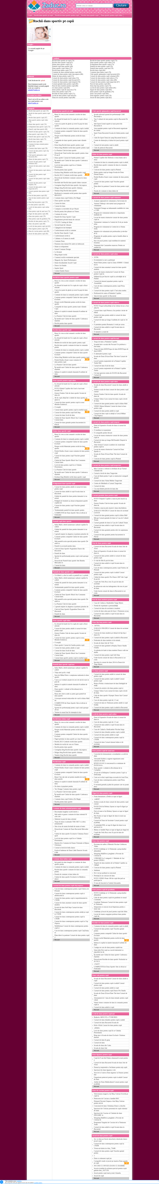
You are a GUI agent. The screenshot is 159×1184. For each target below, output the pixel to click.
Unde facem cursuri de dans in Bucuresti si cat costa (109, 592)
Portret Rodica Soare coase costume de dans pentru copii (68, 361)
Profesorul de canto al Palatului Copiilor (107, 293)
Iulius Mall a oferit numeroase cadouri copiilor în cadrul (71, 526)
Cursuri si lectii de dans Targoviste (105, 473)
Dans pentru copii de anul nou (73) (39, 211)
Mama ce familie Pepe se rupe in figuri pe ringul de (111, 830)
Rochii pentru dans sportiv (63, 170)
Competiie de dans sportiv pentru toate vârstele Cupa (70, 141)
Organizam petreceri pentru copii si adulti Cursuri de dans (111, 1078)
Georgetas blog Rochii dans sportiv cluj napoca (71, 185)
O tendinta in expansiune (102, 430)
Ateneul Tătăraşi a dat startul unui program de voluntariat (109, 204)
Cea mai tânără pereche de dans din (106, 489)
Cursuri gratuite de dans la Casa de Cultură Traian (111, 523)
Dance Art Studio (60, 265)
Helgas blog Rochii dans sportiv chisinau (68, 188)
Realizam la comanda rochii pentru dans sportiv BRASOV (71, 194)
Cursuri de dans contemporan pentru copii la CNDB (70, 918)
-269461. (97, 1028)
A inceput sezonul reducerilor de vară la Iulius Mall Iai (72, 699)
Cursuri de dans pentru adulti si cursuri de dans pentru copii (70, 488)
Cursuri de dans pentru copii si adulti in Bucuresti (111, 638)
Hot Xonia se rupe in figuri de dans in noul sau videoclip (110, 817)
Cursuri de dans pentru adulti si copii (67, 648)
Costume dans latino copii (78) (38, 148)
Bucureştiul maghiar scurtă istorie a (66, 812)
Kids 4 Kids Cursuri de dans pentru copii (108, 1025)
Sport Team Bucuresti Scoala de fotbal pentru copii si (111, 134)
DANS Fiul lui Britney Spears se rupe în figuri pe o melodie (111, 807)
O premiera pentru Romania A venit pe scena (109, 324)
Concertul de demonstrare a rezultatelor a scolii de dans (111, 755)
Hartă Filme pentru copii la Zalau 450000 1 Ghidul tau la (111, 264)
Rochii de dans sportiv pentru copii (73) (39, 114)
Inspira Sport (59, 268)
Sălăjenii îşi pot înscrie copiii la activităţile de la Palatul (110, 277)
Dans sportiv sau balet (62, 201)
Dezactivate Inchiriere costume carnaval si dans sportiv (71, 179)
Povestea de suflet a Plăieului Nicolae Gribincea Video (110, 845)
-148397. (97, 799)
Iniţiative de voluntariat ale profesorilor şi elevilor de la (110, 232)
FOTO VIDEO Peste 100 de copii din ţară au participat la (109, 879)
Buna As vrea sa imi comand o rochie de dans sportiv (70, 115)
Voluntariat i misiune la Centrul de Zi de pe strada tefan (111, 223)
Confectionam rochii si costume (65, 230)
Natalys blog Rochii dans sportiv (66, 191)
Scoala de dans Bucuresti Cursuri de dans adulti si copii (111, 386)
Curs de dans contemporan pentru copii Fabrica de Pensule (72, 890)
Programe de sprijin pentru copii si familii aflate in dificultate (111, 237)
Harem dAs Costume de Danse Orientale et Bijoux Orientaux (72, 844)
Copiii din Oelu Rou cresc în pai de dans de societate (109, 583)
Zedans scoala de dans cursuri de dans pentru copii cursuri (111, 390)
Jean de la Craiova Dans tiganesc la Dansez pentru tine (111, 1074)
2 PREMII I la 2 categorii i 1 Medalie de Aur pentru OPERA (109, 859)
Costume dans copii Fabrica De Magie (68, 198)
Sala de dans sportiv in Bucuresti (105, 296)
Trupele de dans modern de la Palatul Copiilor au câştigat (110, 864)
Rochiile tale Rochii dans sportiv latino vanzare (71, 182)
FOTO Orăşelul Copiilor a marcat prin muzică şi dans (110, 500)
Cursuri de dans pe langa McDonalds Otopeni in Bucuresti (110, 441)
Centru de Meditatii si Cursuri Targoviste (108, 483)
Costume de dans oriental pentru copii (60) (38, 145)
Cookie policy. (38, 1182)
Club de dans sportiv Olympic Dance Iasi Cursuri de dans (111, 696)
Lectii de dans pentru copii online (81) (39, 208)
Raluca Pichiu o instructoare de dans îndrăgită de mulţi (110, 684)
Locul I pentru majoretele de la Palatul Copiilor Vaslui (110, 369)
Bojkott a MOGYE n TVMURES (105, 1017)
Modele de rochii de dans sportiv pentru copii (70, 343)
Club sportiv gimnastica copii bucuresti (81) (38, 156)
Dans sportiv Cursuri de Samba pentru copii (69, 158)
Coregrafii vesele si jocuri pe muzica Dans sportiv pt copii (111, 1162)
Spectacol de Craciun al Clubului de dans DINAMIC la (108, 1114)
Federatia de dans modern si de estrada (107, 640)
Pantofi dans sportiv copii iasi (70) (39, 137)
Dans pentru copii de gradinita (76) (39, 219)
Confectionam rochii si (62, 236)
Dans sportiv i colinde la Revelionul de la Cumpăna (69, 690)
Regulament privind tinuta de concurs (67, 219)
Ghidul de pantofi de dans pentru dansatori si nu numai (71, 497)
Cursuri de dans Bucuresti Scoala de (106, 1022)
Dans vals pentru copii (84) (37, 224)
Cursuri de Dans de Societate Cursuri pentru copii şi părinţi (111, 821)
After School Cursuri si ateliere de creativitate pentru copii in (109, 446)
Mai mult (57, 273)
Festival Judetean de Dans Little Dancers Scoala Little (71, 851)
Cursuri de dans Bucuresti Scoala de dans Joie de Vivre (110, 547)
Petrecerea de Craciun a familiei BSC (106, 1098)
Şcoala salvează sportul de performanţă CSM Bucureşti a (109, 115)
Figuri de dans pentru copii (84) (38, 214)
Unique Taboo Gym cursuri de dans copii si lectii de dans (110, 400)
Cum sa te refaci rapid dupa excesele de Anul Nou (111, 777)
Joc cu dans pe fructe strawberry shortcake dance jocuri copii (110, 1140)
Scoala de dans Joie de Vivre (103, 643)
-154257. (97, 964)
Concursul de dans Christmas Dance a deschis (109, 1106)
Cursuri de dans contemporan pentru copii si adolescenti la (70, 894)
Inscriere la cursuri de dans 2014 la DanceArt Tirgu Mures (109, 663)
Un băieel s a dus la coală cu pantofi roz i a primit (71, 575)
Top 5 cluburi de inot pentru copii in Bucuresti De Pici (111, 120)
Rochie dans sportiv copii (90, 15)
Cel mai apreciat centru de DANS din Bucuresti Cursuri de (110, 374)
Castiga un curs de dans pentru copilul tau (108, 947)
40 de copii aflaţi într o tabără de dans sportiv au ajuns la (71, 399)
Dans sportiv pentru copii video (111, 15)
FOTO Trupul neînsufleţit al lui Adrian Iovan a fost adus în (111, 307)
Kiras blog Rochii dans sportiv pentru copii (69, 145)
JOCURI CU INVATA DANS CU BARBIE (109, 1166)
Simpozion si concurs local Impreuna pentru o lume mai (109, 908)
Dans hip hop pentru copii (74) (38, 202)
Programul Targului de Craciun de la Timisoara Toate (110, 1123)
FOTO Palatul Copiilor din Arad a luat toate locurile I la (69, 389)
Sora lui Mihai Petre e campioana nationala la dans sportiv (72, 676)
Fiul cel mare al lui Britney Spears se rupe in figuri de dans (111, 812)
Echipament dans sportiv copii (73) (39, 127)
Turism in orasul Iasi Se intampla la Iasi (68, 712)
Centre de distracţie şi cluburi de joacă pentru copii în (111, 141)
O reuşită (58, 407)
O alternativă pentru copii (102, 354)
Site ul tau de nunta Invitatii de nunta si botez (70, 826)
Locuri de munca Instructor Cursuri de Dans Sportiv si (109, 450)
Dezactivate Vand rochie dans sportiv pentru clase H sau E (71, 154)
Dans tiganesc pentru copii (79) (38, 229)
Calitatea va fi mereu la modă (64, 238)
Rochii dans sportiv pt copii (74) (39, 111)
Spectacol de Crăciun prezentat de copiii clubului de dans (110, 1109)
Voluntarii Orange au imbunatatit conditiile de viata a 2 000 (111, 209)
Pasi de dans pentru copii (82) (38, 195)
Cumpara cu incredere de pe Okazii (67, 209)
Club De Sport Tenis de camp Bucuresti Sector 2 (110, 138)
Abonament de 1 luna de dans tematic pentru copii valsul (111, 999)
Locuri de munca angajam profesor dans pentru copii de (110, 915)
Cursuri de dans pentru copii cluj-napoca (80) (39, 151)
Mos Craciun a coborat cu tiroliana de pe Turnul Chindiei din (110, 470)
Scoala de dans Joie (100, 1048)
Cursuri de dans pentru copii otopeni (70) (37, 183)
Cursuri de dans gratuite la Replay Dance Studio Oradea (110, 647)
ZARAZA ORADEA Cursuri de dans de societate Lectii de (111, 512)
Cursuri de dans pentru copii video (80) (39, 179)
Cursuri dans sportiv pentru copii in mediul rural (71, 410)
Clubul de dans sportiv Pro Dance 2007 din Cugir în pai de (111, 578)
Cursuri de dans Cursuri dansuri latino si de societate (108, 743)
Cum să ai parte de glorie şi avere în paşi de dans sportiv (71, 125)
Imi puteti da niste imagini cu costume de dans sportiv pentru (70, 863)
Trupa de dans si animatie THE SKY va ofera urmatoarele (70, 823)
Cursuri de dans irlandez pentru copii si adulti (109, 732)
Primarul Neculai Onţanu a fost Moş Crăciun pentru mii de (109, 1102)
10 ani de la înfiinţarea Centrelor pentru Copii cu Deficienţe (110, 773)
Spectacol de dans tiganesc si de (105, 1070)
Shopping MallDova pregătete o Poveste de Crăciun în (109, 854)
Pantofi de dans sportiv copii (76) (39, 132)
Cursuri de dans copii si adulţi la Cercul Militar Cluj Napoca (110, 414)
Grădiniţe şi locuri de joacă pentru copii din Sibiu (110, 911)
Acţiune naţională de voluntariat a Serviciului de (110, 201)
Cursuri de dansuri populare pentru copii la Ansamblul (108, 282)
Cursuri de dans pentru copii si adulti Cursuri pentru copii (109, 573)
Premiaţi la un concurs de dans (104, 876)
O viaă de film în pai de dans (103, 560)
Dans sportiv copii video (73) (38, 134)
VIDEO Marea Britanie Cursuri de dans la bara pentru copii (110, 407)
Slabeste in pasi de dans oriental (65, 819)
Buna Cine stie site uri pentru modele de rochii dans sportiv (70, 778)
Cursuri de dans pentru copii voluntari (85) (37, 162)
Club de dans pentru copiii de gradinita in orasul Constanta (110, 898)
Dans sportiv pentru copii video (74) (38, 121)
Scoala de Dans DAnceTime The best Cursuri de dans (110, 357)
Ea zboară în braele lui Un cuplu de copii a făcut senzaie (71, 120)
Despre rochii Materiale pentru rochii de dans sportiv (70, 137)
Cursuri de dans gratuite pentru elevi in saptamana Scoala (111, 531)
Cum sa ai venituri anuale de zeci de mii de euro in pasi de (72, 681)
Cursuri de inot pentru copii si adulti (106, 145)
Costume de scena (61, 214)
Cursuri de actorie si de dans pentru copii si (108, 688)
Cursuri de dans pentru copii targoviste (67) (37, 188)
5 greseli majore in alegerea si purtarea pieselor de (71, 534)
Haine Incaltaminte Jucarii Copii (65, 263)
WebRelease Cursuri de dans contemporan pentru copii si (71, 927)
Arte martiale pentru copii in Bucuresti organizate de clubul (110, 129)
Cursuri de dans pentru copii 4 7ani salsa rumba (110, 290)
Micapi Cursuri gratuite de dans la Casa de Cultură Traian (111, 519)
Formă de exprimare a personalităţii (106, 606)
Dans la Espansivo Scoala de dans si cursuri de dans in (110, 426)
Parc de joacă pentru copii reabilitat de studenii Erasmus (110, 242)
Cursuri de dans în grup (102, 1040)
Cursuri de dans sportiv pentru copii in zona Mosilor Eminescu (69, 403)
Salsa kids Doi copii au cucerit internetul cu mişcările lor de (108, 951)
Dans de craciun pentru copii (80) (39, 231)
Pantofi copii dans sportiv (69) (38, 129)
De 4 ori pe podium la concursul (105, 873)
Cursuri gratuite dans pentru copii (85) (39, 192)
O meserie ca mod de (101, 332)
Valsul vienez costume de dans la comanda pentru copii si (111, 1003)
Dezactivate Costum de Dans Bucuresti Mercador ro (71, 830)
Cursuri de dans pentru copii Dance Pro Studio (110, 991)
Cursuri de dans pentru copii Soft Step (67, 412)
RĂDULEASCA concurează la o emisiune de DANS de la (109, 764)
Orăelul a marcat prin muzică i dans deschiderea (110, 508)
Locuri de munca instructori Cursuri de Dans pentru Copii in (109, 273)
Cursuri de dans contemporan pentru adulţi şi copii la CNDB (72, 913)
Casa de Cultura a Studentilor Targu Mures (108, 603)
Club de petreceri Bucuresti (103, 148)
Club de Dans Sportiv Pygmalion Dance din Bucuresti (70, 550)
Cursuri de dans (60, 203)
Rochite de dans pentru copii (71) (39, 221)
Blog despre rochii (61, 255)
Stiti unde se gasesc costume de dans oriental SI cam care (71, 815)
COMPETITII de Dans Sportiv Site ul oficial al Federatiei (71, 514)
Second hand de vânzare (63, 225)
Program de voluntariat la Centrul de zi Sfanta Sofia (109, 228)
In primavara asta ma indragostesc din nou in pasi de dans (110, 587)
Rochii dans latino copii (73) (37, 139)
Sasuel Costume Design (63, 249)
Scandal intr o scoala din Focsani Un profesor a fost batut (110, 345)
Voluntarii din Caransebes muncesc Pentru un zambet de (109, 246)
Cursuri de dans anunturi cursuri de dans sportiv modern (71, 904)
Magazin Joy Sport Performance (65, 260)
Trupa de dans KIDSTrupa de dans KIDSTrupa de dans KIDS (111, 350)
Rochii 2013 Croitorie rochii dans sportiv (68, 175)
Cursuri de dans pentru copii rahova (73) (40, 171)
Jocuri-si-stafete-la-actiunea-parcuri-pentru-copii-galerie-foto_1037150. (110, 1169)
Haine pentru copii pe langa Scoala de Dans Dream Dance (109, 173)
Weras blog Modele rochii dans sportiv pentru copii (72, 148)
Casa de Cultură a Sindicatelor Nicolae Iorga (109, 729)
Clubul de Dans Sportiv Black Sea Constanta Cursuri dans (70, 419)
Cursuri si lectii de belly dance (65, 848)
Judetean (97, 870)
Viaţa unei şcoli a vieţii (62, 672)
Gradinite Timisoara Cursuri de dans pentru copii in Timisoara (110, 903)
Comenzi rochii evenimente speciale (67, 257)
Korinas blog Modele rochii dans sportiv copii (70, 172)
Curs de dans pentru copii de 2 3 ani (106, 700)
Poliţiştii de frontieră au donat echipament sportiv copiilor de (71, 502)
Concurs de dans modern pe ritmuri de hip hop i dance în (110, 634)
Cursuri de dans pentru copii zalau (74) (39, 167)
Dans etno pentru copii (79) (37, 216)
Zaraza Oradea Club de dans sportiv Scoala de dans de (70, 394)
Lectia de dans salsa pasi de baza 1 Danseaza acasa (111, 611)
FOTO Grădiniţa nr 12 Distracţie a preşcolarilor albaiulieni (110, 850)
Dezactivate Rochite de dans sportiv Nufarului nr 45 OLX (110, 960)
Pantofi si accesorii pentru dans (65, 546)
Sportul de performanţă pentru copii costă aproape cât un (71, 557)
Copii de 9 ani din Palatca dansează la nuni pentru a (111, 1059)
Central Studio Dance (62, 271)
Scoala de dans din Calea (102, 1045)
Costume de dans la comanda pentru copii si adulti (72, 128)
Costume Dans (60, 241)
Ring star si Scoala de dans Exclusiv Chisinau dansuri (109, 1036)
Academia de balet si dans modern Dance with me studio (111, 651)
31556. (96, 257)
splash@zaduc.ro (34, 90)
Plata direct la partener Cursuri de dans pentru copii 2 (72, 936)
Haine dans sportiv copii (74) (38, 124)
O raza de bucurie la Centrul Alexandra (107, 883)
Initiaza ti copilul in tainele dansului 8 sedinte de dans (71, 312)
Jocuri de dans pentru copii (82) (38, 234)
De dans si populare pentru (64, 786)
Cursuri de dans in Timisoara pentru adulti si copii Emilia (111, 704)
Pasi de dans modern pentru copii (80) (39, 198)
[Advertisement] (38, 59)
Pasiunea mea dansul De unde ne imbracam (69, 244)
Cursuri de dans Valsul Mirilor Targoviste (108, 481)
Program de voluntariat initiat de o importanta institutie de (109, 214)
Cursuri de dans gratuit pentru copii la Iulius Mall (110, 403)
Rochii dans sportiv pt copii (43, 15)
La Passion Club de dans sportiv (65, 150)
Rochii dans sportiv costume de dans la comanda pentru (71, 346)
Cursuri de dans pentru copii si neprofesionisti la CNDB (71, 899)
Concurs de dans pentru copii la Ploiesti (107, 170)
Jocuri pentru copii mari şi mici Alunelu (107, 1173)
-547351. (97, 626)
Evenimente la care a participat (104, 260)
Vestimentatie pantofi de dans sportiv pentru (69, 510)
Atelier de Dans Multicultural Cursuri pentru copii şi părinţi (111, 1083)
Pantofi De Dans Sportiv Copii (65, 217)
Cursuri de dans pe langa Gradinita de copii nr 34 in (110, 321)
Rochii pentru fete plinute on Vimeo (67, 211)
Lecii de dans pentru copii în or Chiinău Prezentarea (68, 166)
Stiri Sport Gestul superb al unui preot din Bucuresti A (108, 125)
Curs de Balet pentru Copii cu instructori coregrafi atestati (111, 477)
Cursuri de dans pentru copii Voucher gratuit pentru (70, 457)
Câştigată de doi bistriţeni (63, 228)
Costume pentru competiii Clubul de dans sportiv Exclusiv (71, 132)
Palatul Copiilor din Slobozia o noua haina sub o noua (110, 159)
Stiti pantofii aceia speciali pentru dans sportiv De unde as (71, 542)
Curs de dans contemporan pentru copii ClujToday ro (72, 932)
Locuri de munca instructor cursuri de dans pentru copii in (111, 218)
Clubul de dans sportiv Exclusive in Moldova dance (70, 878)
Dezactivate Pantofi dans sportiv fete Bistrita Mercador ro (70, 562)
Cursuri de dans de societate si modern (107, 608)
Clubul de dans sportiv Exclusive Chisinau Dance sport (71, 835)
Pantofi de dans (60, 553)
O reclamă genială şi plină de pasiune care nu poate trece (111, 785)
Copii (30, 15)
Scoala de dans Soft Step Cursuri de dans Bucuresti (69, 908)
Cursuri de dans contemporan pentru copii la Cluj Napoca (71, 922)
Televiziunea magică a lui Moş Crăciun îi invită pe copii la (111, 1095)
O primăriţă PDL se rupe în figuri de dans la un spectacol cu (110, 826)
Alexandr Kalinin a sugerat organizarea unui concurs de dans (109, 760)
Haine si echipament (61, 246)
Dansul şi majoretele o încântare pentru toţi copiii (110, 1067)
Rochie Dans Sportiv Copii (64, 233)
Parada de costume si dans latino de (67, 874)
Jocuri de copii (99, 1176)
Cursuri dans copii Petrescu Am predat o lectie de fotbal (110, 311)
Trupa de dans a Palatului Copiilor (105, 342)
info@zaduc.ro (33, 103)
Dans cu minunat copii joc (103, 1158)
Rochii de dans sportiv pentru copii (67, 15)
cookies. (19, 1181)
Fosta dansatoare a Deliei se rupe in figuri (108, 796)
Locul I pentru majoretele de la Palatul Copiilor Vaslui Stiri (110, 362)
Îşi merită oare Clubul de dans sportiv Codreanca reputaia (71, 161)
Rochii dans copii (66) (35, 141)
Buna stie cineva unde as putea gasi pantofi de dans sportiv (70, 695)
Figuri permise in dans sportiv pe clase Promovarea (72, 739)
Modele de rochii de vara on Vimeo (67, 744)
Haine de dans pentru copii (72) (38, 159)
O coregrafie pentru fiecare (103, 433)
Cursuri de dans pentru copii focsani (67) (37, 175)
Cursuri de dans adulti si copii (104, 1007)
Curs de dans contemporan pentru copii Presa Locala (109, 287)
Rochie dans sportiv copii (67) (38, 117)
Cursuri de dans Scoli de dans (65, 415)
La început (58, 252)
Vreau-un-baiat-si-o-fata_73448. (105, 1148)
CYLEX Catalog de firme (63, 222)
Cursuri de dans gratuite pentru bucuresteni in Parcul (70, 423)
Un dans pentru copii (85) (36, 204)
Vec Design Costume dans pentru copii (68, 789)
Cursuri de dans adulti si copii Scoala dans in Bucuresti (70, 492)
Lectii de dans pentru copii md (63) (39, 226)
